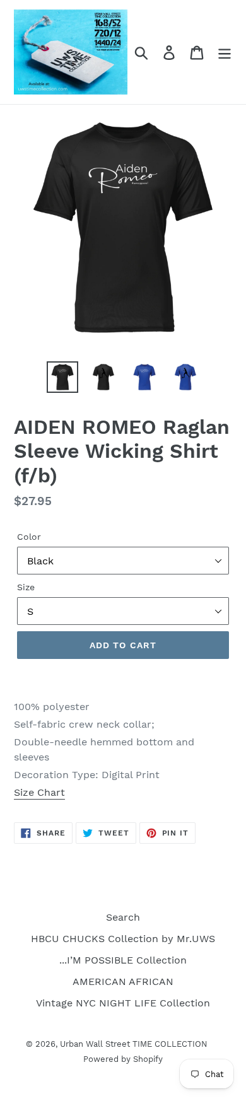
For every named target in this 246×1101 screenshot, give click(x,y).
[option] (62, 377)
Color (29, 537)
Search (123, 917)
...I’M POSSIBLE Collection (123, 960)
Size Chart (39, 792)
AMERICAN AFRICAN (123, 981)
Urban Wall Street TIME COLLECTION (134, 1044)
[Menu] (224, 52)
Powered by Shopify (123, 1059)
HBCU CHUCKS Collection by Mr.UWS (123, 939)
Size (26, 587)
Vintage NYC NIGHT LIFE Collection (123, 1003)
